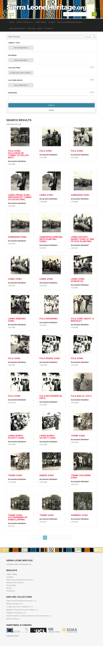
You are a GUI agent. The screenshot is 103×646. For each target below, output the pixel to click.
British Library (13, 619)
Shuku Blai (31, 28)
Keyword (51, 93)
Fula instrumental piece (50, 397)
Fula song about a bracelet (82, 319)
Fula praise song (49, 358)
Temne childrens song (81, 476)
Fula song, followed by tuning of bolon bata (18, 154)
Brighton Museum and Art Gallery (22, 610)
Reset (51, 110)
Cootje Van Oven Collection (19, 607)
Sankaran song (80, 195)
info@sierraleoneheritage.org (18, 564)
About (39, 28)
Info (92, 67)
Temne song (78, 436)
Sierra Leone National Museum (69, 22)
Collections (51, 68)
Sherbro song (79, 515)
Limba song (46, 195)
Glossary (51, 22)
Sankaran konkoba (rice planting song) (51, 239)
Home (11, 22)
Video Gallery (40, 22)
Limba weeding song (17, 319)
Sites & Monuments (17, 28)
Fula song (45, 151)
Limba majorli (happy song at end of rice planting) (82, 239)
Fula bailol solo (81, 396)
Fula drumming (48, 318)
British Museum (14, 604)
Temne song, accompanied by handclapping (17, 517)
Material (12, 55)
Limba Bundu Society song (16, 437)
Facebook (48, 28)
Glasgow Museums (16, 613)
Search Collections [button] (24, 22)
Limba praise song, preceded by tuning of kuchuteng (20, 197)
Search (51, 105)
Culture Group (51, 80)
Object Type (14, 43)
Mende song (46, 475)
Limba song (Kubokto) (78, 280)
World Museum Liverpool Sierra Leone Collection (28, 616)
